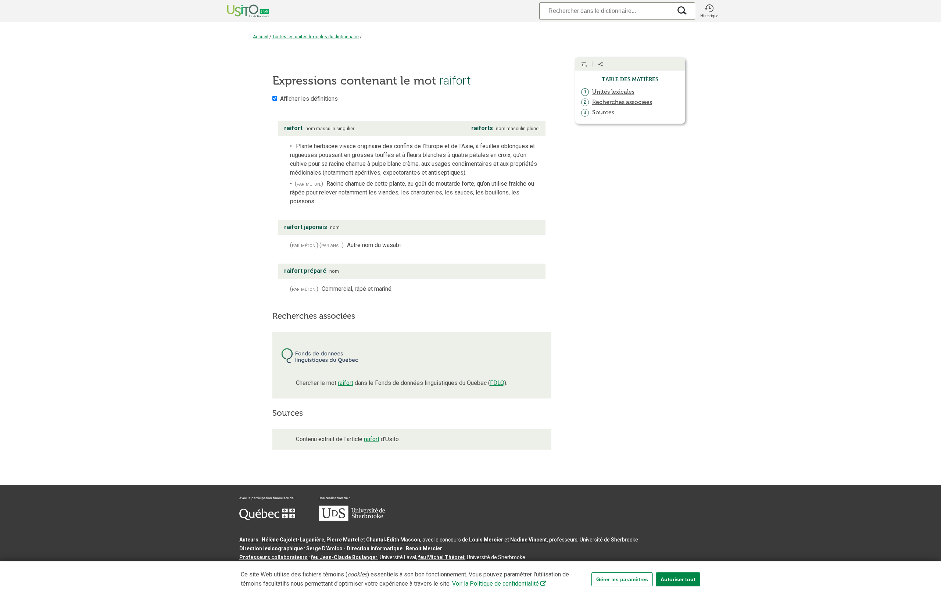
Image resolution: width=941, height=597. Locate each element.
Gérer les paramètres (622, 579)
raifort (345, 382)
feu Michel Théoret (441, 557)
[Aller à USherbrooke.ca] (352, 519)
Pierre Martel (342, 540)
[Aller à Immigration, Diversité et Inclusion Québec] (267, 518)
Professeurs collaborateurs (273, 557)
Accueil (260, 36)
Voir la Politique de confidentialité (495, 583)
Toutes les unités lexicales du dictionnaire (315, 36)
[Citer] (584, 64)
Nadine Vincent (528, 540)
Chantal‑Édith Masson (393, 540)
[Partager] (601, 64)
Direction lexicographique (271, 548)
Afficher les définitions (309, 98)
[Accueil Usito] (240, 11)
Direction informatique (374, 548)
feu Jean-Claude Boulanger (344, 557)
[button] (709, 11)
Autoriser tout (678, 579)
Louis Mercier (486, 540)
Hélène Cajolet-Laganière (293, 540)
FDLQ (497, 382)
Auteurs (248, 540)
